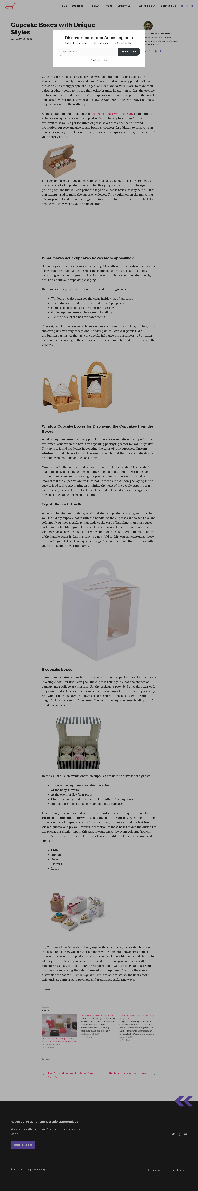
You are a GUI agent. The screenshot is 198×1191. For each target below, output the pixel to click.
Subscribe (129, 51)
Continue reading (99, 60)
